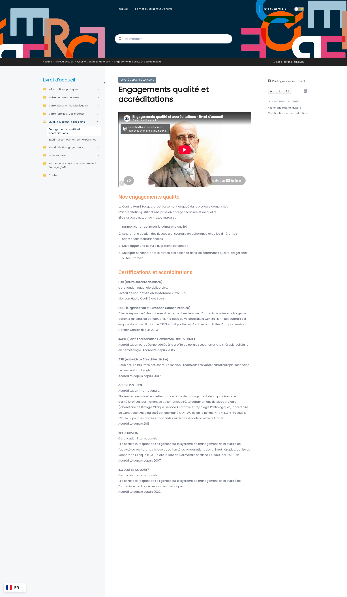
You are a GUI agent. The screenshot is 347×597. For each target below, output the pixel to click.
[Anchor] (182, 197)
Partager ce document (288, 81)
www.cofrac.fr (213, 418)
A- (272, 91)
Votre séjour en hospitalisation (68, 106)
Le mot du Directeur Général (153, 9)
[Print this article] (305, 91)
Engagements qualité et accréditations (64, 131)
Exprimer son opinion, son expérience (73, 140)
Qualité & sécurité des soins (67, 122)
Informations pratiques (63, 89)
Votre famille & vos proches (67, 114)
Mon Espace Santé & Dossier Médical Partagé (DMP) (72, 165)
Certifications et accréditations (288, 113)
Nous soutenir (57, 155)
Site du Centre (273, 8)
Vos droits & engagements (66, 147)
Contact (54, 175)
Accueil (123, 9)
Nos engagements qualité (284, 108)
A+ (287, 91)
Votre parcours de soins (64, 97)
